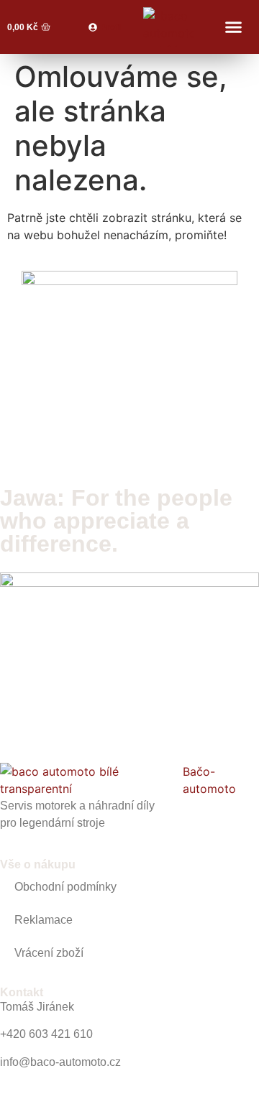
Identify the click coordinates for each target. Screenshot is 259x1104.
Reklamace (43, 920)
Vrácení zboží (48, 953)
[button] (233, 27)
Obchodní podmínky (65, 887)
